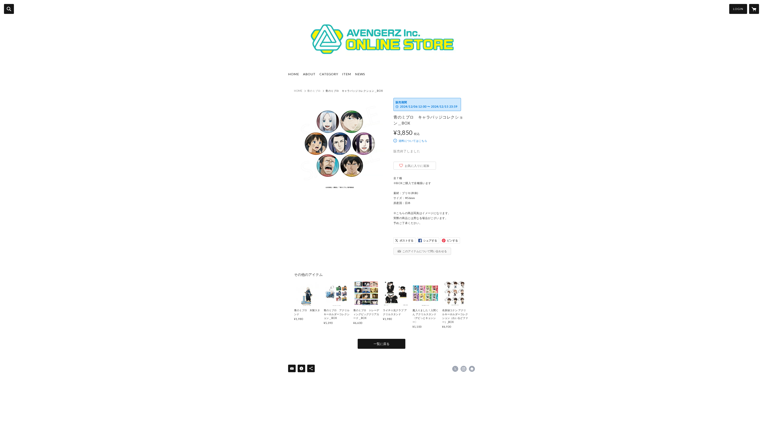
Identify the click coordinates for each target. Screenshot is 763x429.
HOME (293, 74)
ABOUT (309, 74)
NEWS (360, 74)
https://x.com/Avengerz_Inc (455, 369)
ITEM (346, 74)
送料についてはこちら (413, 140)
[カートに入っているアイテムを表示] (754, 9)
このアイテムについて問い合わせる (424, 251)
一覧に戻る (381, 344)
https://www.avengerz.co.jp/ (472, 369)
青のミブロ (314, 90)
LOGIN (738, 9)
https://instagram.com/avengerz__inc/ (464, 369)
